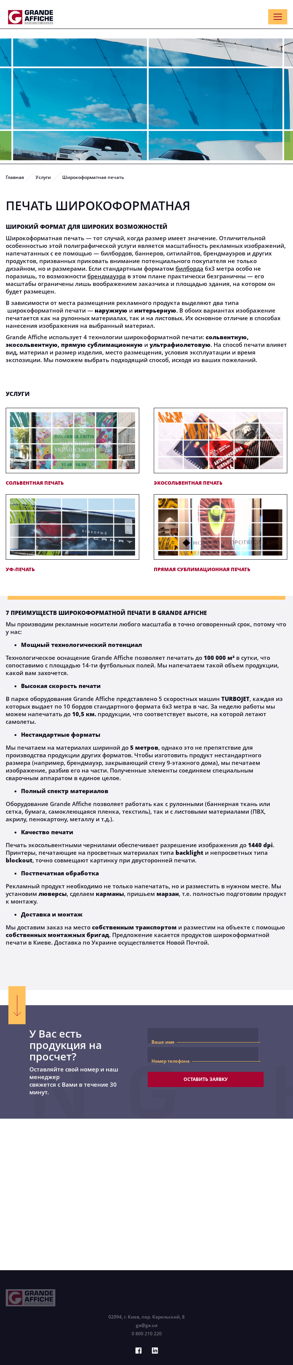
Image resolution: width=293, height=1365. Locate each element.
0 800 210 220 (147, 1333)
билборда (189, 268)
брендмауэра (106, 276)
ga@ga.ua (147, 1325)
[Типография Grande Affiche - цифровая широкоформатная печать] (30, 17)
